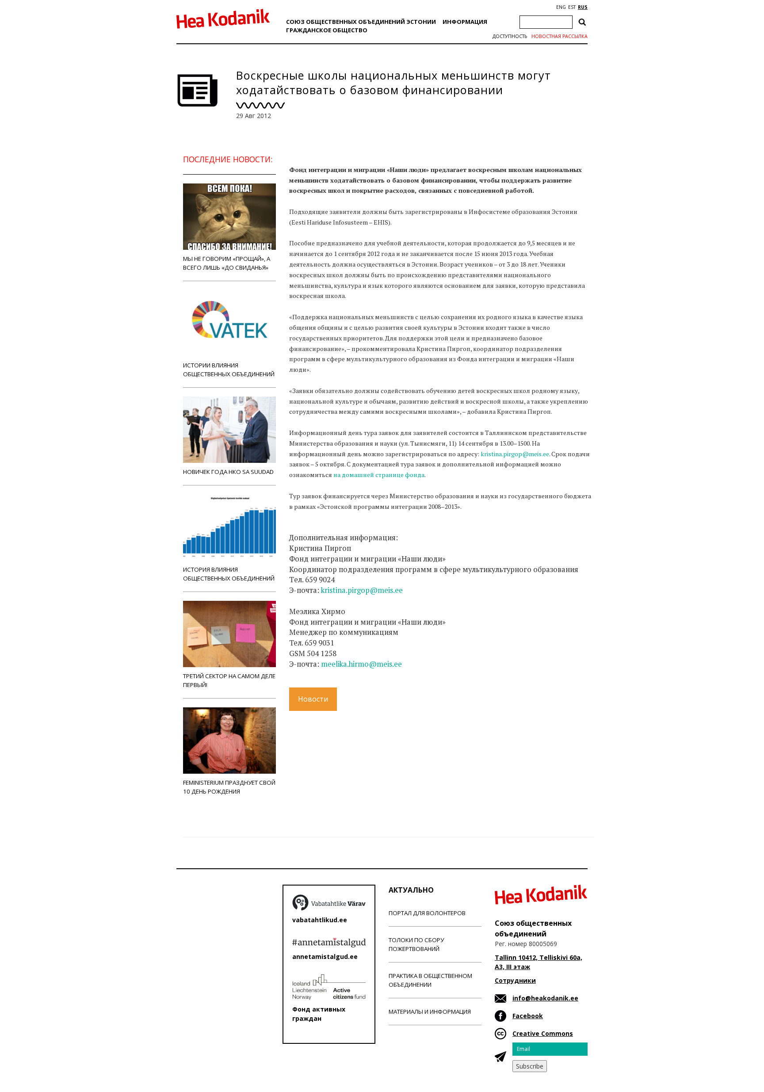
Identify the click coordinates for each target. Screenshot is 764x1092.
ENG (561, 7)
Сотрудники (515, 980)
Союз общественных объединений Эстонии (361, 22)
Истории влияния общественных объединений (229, 369)
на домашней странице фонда (378, 474)
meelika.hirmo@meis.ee (361, 664)
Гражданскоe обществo (326, 30)
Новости (313, 699)
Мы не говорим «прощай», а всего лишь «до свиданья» (226, 263)
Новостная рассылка (559, 36)
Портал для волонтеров (427, 913)
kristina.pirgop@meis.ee (515, 454)
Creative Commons (542, 1033)
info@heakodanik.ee (545, 998)
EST (572, 7)
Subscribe (529, 1066)
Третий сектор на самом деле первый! (229, 680)
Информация (465, 22)
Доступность (510, 36)
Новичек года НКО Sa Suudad (228, 472)
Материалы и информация (430, 1012)
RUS (583, 7)
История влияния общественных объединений (229, 573)
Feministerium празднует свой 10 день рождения (229, 787)
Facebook (527, 1016)
